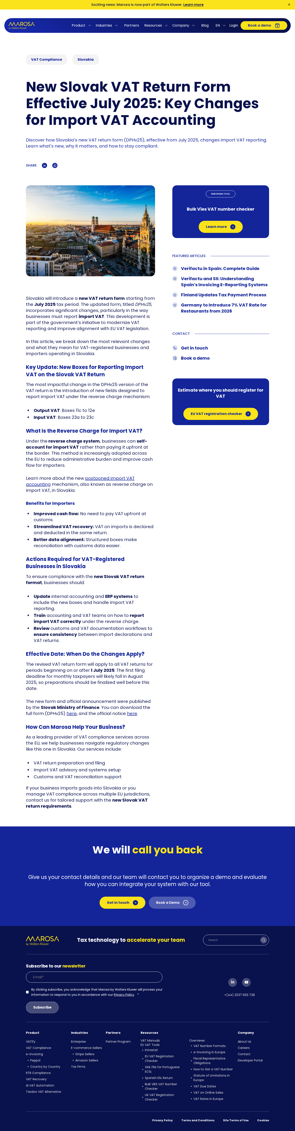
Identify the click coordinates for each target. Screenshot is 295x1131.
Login (233, 25)
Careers (244, 1048)
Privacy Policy (124, 995)
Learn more (193, 4)
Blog (205, 25)
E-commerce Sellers (86, 1048)
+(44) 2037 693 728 (239, 995)
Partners (131, 25)
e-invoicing (34, 1054)
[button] (82, 25)
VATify (30, 1041)
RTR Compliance (38, 1073)
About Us (244, 1041)
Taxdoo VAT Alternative (43, 1092)
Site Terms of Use (236, 1120)
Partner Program (118, 1041)
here (72, 713)
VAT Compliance (38, 1048)
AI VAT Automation (40, 1085)
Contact (244, 1054)
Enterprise (78, 1041)
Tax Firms (78, 1066)
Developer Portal (250, 1060)
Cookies (263, 1120)
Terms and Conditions (197, 1120)
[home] (22, 25)
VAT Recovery (36, 1079)
